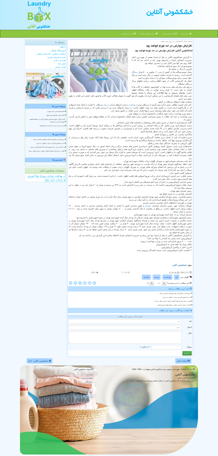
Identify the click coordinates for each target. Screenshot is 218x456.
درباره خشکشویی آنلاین (148, 33)
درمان (106, 105)
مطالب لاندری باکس (168, 33)
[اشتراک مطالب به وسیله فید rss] (71, 283)
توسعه (148, 206)
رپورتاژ (43, 176)
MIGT (63, 47)
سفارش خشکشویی (127, 33)
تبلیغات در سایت (87, 378)
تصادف (146, 277)
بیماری (50, 176)
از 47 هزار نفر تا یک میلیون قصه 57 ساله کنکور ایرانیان (47, 147)
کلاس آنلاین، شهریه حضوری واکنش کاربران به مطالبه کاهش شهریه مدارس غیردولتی (47, 120)
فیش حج (62, 64)
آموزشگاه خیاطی (58, 50)
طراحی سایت (60, 60)
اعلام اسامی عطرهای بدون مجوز (55, 115)
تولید (47, 179)
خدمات (59, 179)
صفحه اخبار (182, 361)
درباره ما (90, 374)
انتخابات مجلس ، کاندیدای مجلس (51, 54)
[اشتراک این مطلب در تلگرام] (85, 283)
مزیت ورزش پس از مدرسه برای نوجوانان (52, 125)
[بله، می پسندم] (164, 283)
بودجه (176, 215)
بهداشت (131, 105)
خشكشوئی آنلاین (170, 11)
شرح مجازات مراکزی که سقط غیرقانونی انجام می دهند (175, 293)
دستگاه (135, 72)
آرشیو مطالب (89, 381)
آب (64, 176)
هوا (37, 176)
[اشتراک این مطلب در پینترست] (75, 283)
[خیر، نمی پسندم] (151, 283)
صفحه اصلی (186, 33)
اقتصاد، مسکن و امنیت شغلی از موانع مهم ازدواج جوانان (174, 305)
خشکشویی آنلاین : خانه (38, 361)
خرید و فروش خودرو (57, 57)
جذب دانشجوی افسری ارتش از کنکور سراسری (177, 297)
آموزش (31, 176)
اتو (177, 277)
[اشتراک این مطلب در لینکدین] (89, 283)
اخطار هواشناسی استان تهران (56, 111)
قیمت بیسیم (60, 67)
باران (52, 179)
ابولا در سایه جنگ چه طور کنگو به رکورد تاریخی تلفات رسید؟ (173, 301)
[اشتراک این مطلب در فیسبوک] (94, 283)
